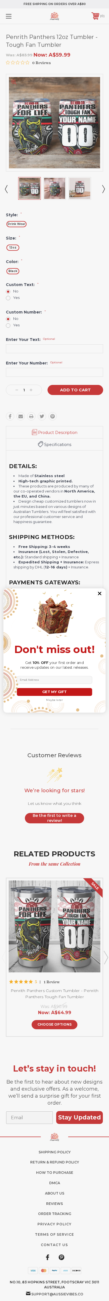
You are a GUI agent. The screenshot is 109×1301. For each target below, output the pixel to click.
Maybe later (54, 700)
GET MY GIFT (54, 692)
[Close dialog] (99, 593)
